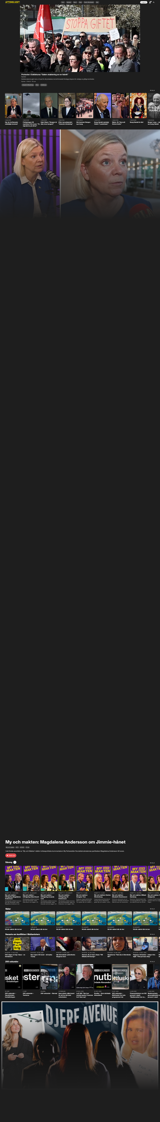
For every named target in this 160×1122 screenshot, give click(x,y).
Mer (97, 2)
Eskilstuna (43, 85)
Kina (37, 85)
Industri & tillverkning (27, 85)
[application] (80, 38)
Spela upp (12, 855)
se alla (152, 90)
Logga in (143, 2)
